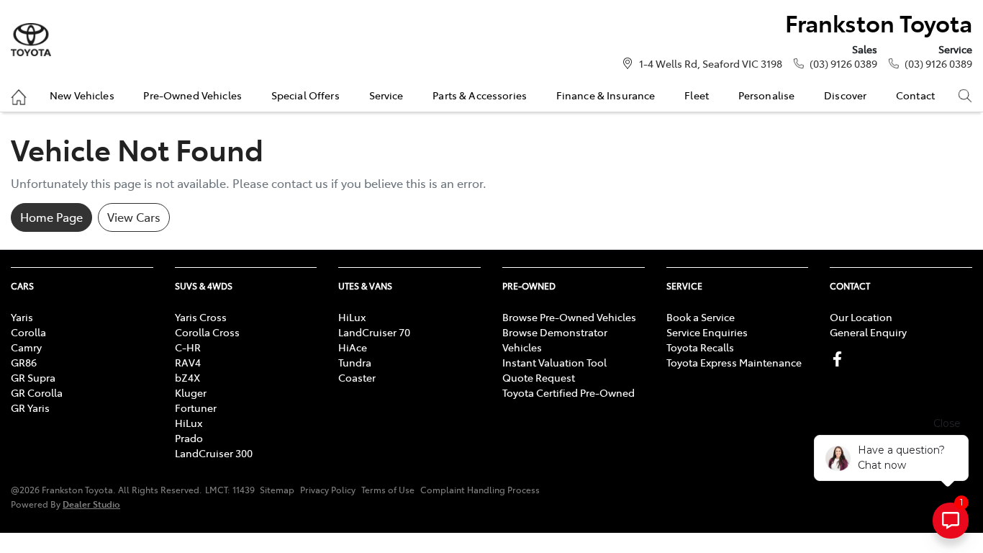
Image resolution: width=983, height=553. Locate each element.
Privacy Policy (327, 489)
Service (386, 95)
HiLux (188, 422)
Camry (26, 347)
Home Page (51, 217)
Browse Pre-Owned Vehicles (569, 317)
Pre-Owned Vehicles (192, 95)
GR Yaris (30, 407)
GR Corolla (37, 392)
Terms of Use (388, 489)
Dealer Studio (91, 504)
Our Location (861, 317)
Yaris (22, 317)
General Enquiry (868, 332)
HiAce (352, 347)
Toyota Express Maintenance (734, 362)
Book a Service (700, 317)
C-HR (188, 347)
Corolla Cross (207, 332)
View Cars (133, 217)
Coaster (357, 377)
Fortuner (196, 407)
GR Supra (33, 377)
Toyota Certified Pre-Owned (568, 392)
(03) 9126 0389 (843, 63)
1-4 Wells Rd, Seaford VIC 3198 (710, 63)
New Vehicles (82, 95)
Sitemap (277, 489)
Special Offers (305, 95)
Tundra (354, 362)
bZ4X (187, 377)
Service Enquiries (707, 332)
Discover (845, 95)
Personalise (766, 95)
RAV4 (188, 362)
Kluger (191, 392)
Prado (189, 438)
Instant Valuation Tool (554, 362)
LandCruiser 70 (374, 332)
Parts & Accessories (479, 95)
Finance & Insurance (606, 95)
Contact (915, 95)
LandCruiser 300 (214, 453)
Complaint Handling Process (480, 489)
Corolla (28, 332)
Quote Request (538, 377)
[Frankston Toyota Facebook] (840, 359)
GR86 (24, 362)
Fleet (696, 95)
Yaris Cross (201, 317)
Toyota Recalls (700, 347)
